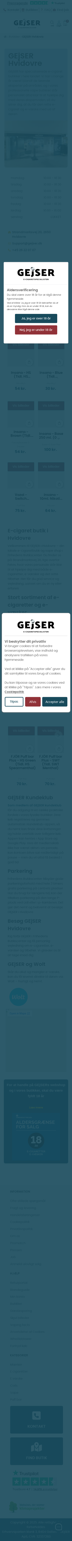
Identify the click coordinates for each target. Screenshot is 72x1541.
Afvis (32, 702)
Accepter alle (55, 702)
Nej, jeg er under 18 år (36, 329)
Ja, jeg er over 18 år (36, 318)
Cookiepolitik (14, 691)
